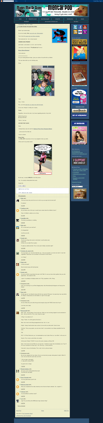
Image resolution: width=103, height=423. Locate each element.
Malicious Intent (25, 384)
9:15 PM (23, 382)
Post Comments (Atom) (27, 413)
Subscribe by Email (80, 106)
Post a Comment (21, 406)
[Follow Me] (75, 29)
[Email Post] (18, 191)
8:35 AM (23, 222)
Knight (22, 238)
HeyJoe (23, 272)
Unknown (23, 391)
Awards (82, 19)
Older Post (66, 410)
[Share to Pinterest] (25, 186)
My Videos (76, 21)
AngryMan (23, 218)
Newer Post (18, 410)
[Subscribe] (75, 34)
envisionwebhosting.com (77, 152)
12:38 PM (23, 281)
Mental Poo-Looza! (33, 19)
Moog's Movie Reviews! (23, 50)
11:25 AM (23, 248)
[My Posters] (80, 34)
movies (30, 192)
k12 (73, 151)
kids (27, 192)
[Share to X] (22, 186)
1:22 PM (23, 308)
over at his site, (33, 33)
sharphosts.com (75, 153)
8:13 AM (23, 205)
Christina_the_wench (26, 251)
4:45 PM (23, 396)
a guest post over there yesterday (32, 36)
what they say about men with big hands (34, 104)
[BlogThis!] (20, 186)
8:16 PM (23, 374)
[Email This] (19, 186)
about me (24, 192)
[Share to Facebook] (23, 186)
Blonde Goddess (25, 369)
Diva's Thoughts (25, 377)
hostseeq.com (77, 151)
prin (22, 398)
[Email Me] (85, 34)
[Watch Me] (85, 29)
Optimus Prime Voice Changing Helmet (43, 128)
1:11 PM (23, 298)
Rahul (22, 262)
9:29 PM (23, 389)
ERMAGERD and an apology (79, 174)
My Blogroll (26, 21)
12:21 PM (23, 269)
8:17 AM (23, 215)
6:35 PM (23, 403)
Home (20, 19)
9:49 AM (23, 235)
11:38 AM (23, 259)
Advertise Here (70, 19)
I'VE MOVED (76, 172)
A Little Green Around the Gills (27, 26)
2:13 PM (23, 350)
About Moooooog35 (45, 19)
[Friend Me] (80, 29)
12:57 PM (23, 289)
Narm (22, 292)
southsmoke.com (83, 153)
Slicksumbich (40, 33)
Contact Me (57, 19)
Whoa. (74, 176)
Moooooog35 (24, 310)
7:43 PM (23, 366)
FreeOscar (23, 208)
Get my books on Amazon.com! (51, 21)
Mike (22, 198)
